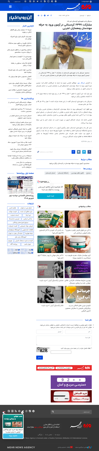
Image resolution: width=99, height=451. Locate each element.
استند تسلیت (15, 215)
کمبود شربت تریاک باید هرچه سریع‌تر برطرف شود (20, 137)
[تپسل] (38, 182)
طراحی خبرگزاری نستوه (81, 447)
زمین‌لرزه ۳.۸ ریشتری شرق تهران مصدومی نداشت (21, 110)
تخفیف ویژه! (13, 436)
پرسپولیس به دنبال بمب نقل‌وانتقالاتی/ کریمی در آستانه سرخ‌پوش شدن (22, 164)
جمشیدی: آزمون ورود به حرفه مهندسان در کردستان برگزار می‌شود (69, 163)
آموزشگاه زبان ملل (20, 237)
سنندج (89, 173)
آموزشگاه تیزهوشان (14, 230)
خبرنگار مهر (81, 83)
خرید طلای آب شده (26, 211)
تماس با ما (48, 435)
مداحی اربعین (27, 219)
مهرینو (10, 240)
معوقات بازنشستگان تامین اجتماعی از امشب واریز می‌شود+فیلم (19, 103)
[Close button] (22, 412)
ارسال (39, 357)
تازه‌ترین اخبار (28, 26)
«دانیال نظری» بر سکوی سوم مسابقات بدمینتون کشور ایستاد (19, 44)
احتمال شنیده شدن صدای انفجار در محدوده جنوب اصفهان (20, 117)
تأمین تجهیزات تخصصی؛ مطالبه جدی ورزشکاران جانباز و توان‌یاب (20, 91)
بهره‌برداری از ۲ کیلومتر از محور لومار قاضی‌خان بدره (20, 57)
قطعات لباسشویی (27, 230)
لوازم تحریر (12, 208)
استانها (89, 16)
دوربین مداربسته (14, 219)
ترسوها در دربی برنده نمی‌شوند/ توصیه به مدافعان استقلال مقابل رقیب (19, 157)
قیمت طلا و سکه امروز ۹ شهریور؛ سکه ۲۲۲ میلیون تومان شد (19, 143)
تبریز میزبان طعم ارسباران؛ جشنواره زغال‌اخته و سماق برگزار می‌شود (20, 123)
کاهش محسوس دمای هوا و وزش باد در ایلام (20, 77)
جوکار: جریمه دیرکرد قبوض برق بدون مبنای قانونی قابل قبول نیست (20, 84)
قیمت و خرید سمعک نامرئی (24, 240)
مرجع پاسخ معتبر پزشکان (20, 222)
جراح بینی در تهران (26, 208)
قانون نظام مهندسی (77, 173)
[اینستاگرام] (26, 411)
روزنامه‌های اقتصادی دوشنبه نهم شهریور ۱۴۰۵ (21, 197)
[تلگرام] (33, 411)
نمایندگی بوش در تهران (15, 233)
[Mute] (70, 197)
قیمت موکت (13, 211)
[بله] (29, 411)
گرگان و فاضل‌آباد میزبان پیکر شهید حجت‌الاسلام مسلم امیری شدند (20, 150)
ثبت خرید (50, 196)
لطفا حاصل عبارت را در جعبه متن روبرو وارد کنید (76, 348)
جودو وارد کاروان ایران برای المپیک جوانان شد (20, 37)
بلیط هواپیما (29, 233)
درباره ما (57, 435)
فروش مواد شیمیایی (26, 226)
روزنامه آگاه (13, 244)
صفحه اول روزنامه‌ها (25, 173)
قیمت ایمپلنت (12, 226)
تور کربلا (28, 215)
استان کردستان (50, 173)
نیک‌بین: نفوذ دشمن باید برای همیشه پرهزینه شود (19, 71)
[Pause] (66, 197)
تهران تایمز (27, 244)
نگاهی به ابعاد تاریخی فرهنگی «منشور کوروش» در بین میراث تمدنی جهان (19, 130)
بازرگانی (40, 435)
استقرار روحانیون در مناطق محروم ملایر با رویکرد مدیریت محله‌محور (19, 51)
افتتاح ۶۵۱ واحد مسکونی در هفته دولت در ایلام (21, 64)
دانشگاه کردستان (63, 173)
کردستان (82, 16)
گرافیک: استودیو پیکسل (64, 447)
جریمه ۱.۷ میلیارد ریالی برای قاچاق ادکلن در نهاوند (20, 31)
